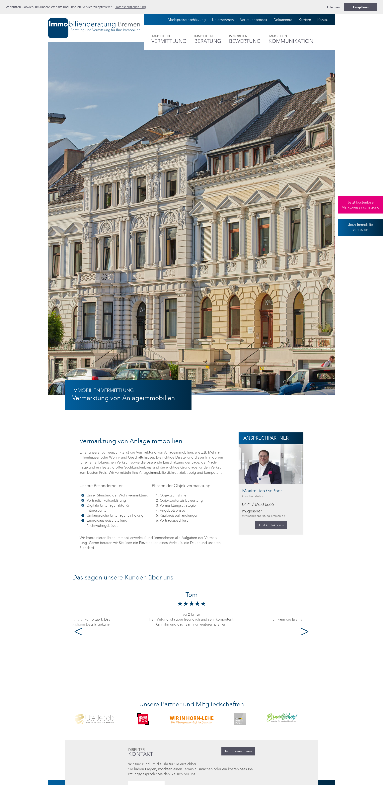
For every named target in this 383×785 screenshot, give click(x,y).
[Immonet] (288, 719)
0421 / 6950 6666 (258, 504)
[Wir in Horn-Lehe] (143, 718)
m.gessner (263, 513)
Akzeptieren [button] (360, 7)
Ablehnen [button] (333, 7)
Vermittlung (169, 39)
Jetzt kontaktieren (271, 525)
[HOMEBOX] (95, 719)
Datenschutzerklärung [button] (130, 7)
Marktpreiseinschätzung (187, 20)
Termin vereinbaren (238, 751)
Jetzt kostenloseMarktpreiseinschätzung (360, 205)
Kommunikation (290, 39)
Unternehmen (223, 20)
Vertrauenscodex (253, 20)
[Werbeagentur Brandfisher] (240, 717)
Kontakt (323, 20)
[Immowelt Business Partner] (191, 719)
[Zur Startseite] (94, 28)
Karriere (305, 20)
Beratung (207, 39)
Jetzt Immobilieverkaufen (360, 227)
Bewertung (245, 39)
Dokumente (282, 20)
